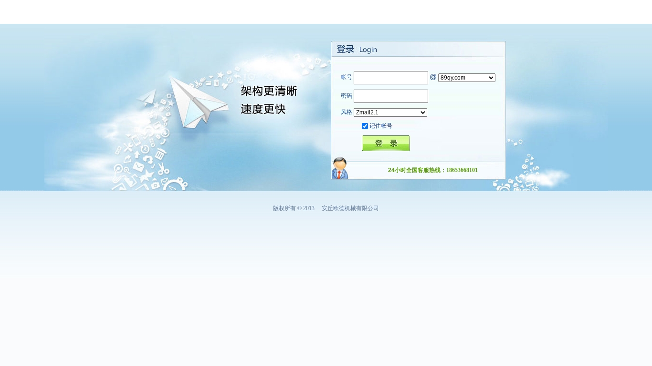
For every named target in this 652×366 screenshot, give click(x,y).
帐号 (346, 77)
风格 (346, 112)
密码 (346, 95)
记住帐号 (380, 125)
